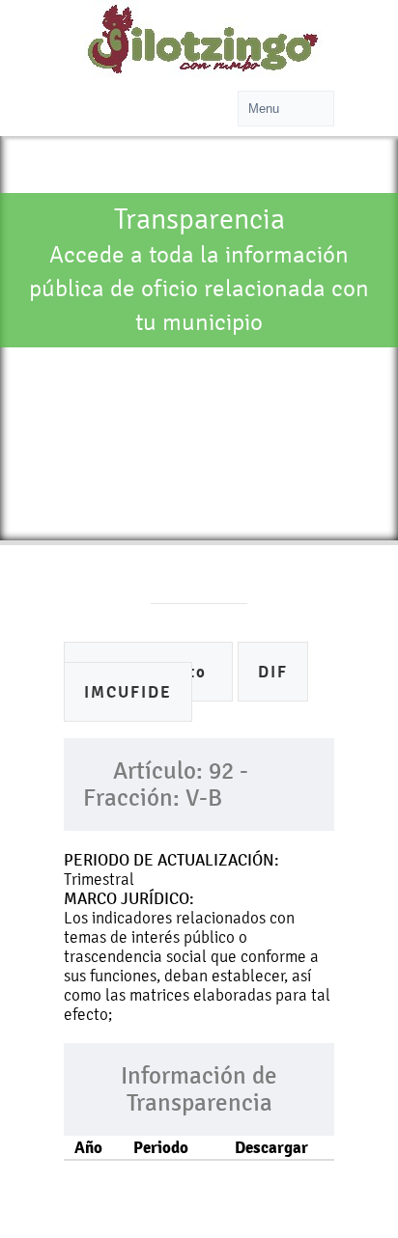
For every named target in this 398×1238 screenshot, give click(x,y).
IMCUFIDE (128, 692)
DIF (273, 672)
